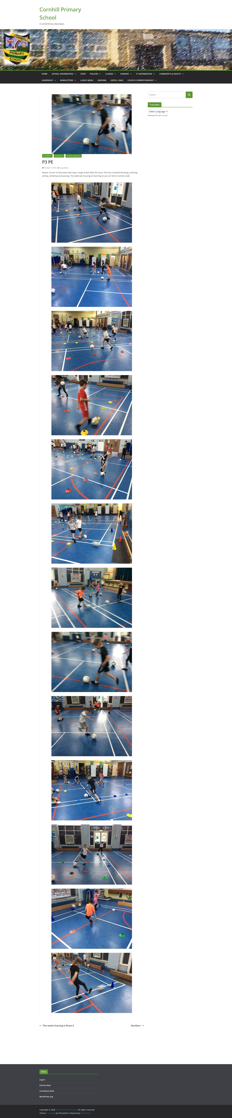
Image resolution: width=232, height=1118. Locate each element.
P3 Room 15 (47, 156)
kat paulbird (63, 168)
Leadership (47, 80)
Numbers (136, 1025)
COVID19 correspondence (141, 80)
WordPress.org (46, 1096)
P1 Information (144, 74)
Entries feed (44, 1085)
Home (44, 74)
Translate (164, 115)
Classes (109, 74)
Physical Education (74, 156)
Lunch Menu (86, 80)
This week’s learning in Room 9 (58, 1025)
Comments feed (46, 1091)
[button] (74, 74)
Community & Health (170, 74)
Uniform (101, 80)
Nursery (124, 74)
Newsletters (66, 80)
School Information (62, 74)
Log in (42, 1079)
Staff (83, 74)
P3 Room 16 (59, 156)
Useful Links (116, 80)
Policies (94, 74)
